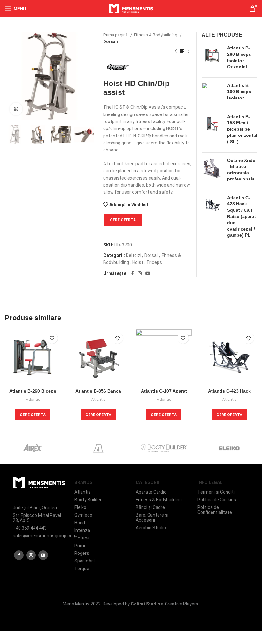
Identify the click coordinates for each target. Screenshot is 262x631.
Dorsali (110, 41)
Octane (82, 537)
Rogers (81, 553)
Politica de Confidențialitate (214, 510)
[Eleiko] (229, 448)
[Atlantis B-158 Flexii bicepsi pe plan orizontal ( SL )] (212, 131)
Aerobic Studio (151, 527)
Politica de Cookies (216, 499)
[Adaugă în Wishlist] (52, 338)
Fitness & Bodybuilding (156, 35)
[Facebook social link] (132, 273)
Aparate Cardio (151, 492)
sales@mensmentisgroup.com (39, 535)
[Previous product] (176, 51)
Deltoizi (133, 255)
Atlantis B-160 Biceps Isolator (239, 91)
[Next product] (188, 51)
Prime (80, 545)
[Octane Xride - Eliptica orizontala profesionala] (212, 171)
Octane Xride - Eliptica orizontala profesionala (241, 170)
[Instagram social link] (139, 273)
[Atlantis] (98, 448)
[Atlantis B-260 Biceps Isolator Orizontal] (212, 58)
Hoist (137, 262)
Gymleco (83, 514)
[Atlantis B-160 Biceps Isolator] (212, 93)
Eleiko (80, 507)
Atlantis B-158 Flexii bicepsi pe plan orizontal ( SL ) (242, 129)
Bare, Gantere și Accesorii (152, 517)
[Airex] (33, 448)
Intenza (82, 530)
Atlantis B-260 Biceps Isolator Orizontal (239, 57)
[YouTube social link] (147, 273)
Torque (81, 568)
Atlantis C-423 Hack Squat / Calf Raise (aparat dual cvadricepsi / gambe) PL (241, 216)
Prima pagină (116, 35)
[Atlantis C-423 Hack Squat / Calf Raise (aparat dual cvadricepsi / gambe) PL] (212, 218)
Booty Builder (88, 499)
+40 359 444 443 (30, 528)
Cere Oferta (123, 220)
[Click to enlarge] (16, 109)
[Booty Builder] (163, 448)
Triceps (154, 262)
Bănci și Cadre (150, 507)
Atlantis (33, 399)
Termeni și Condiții (216, 492)
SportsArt (84, 560)
